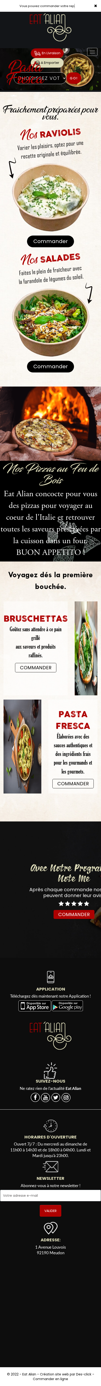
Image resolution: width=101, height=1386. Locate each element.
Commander (50, 241)
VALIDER (50, 1210)
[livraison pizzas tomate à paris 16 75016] (50, 424)
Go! (74, 78)
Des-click (83, 1374)
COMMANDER (35, 667)
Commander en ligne (50, 1379)
